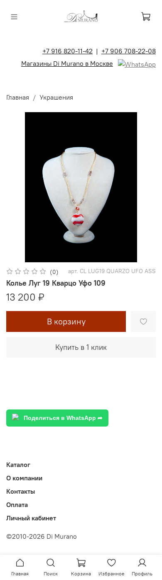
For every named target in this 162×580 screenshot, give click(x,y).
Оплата (17, 504)
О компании (24, 478)
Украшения (56, 97)
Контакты (20, 491)
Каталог (18, 464)
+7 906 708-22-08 (128, 51)
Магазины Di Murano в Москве (67, 63)
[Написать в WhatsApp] (137, 63)
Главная (17, 97)
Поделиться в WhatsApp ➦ (63, 417)
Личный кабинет (31, 518)
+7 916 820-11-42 (67, 51)
